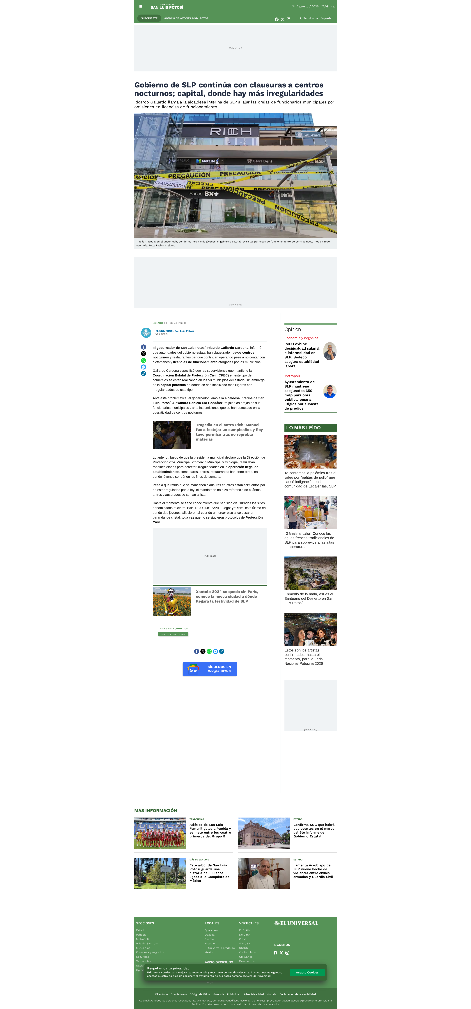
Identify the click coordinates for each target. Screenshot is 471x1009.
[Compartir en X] (143, 353)
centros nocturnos (173, 634)
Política (141, 934)
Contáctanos (179, 994)
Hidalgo (210, 943)
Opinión (292, 329)
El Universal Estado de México (220, 950)
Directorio (161, 994)
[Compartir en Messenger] (143, 366)
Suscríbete (149, 18)
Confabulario (247, 952)
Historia (272, 994)
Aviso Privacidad (253, 994)
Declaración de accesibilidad (297, 994)
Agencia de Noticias (177, 18)
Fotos (204, 18)
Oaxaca (210, 934)
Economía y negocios (301, 338)
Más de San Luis (147, 943)
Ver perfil (162, 334)
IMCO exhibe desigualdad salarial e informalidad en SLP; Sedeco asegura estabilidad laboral (301, 355)
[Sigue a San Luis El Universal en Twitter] (284, 19)
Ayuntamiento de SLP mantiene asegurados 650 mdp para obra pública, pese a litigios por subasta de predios (301, 395)
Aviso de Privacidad (258, 975)
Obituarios (246, 956)
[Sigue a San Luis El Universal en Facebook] (278, 19)
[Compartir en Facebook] (143, 347)
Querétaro (211, 930)
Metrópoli (292, 376)
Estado (158, 322)
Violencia (218, 994)
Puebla (209, 939)
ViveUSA (244, 943)
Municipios (143, 947)
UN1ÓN (243, 947)
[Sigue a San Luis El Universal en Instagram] (290, 19)
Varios (209, 982)
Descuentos (247, 961)
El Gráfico (245, 930)
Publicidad (233, 994)
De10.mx (244, 934)
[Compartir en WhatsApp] (143, 360)
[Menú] (140, 6)
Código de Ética (200, 994)
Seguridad (142, 956)
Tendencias (143, 961)
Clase (243, 939)
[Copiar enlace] (143, 373)
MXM (195, 18)
